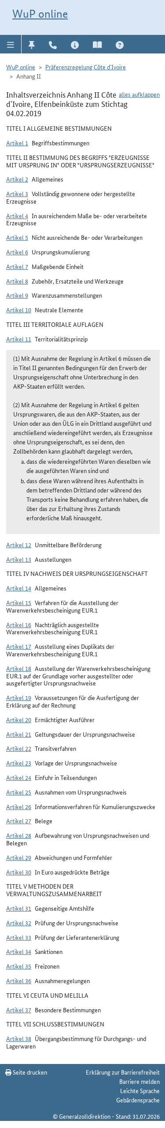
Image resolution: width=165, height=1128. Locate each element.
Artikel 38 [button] (18, 1038)
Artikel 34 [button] (18, 951)
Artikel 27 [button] (18, 820)
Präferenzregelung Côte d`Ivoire (85, 66)
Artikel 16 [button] (18, 624)
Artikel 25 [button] (18, 791)
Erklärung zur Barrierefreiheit (123, 1071)
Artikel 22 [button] (18, 748)
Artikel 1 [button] (17, 142)
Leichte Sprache (140, 1090)
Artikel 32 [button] (18, 922)
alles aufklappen (139, 94)
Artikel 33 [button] (18, 937)
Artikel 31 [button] (18, 908)
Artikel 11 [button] (18, 338)
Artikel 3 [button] (17, 193)
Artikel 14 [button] (18, 587)
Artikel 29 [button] (18, 857)
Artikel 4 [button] (17, 215)
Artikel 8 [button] (17, 280)
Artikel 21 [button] (18, 734)
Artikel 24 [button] (18, 777)
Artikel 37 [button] (18, 1009)
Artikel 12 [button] (18, 544)
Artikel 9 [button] (17, 295)
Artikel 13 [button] (18, 559)
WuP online (40, 13)
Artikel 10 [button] (18, 309)
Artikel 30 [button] (18, 871)
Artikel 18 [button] (18, 668)
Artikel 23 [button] (18, 762)
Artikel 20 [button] (18, 719)
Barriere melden (139, 1081)
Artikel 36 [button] (18, 980)
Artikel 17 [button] (18, 646)
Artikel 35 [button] (18, 965)
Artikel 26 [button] (18, 806)
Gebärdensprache (138, 1099)
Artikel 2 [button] (17, 178)
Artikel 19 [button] (18, 697)
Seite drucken (29, 1071)
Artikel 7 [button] (17, 266)
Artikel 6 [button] (17, 251)
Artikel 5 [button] (17, 237)
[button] (11, 44)
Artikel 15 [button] (18, 602)
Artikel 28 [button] (18, 835)
